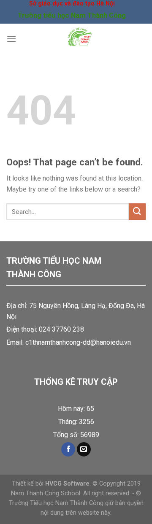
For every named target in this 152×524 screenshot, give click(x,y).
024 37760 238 (61, 329)
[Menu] (11, 38)
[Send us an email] (84, 449)
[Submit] (137, 211)
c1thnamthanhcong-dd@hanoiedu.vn (78, 342)
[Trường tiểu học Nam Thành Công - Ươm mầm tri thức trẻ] (79, 38)
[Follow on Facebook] (68, 449)
